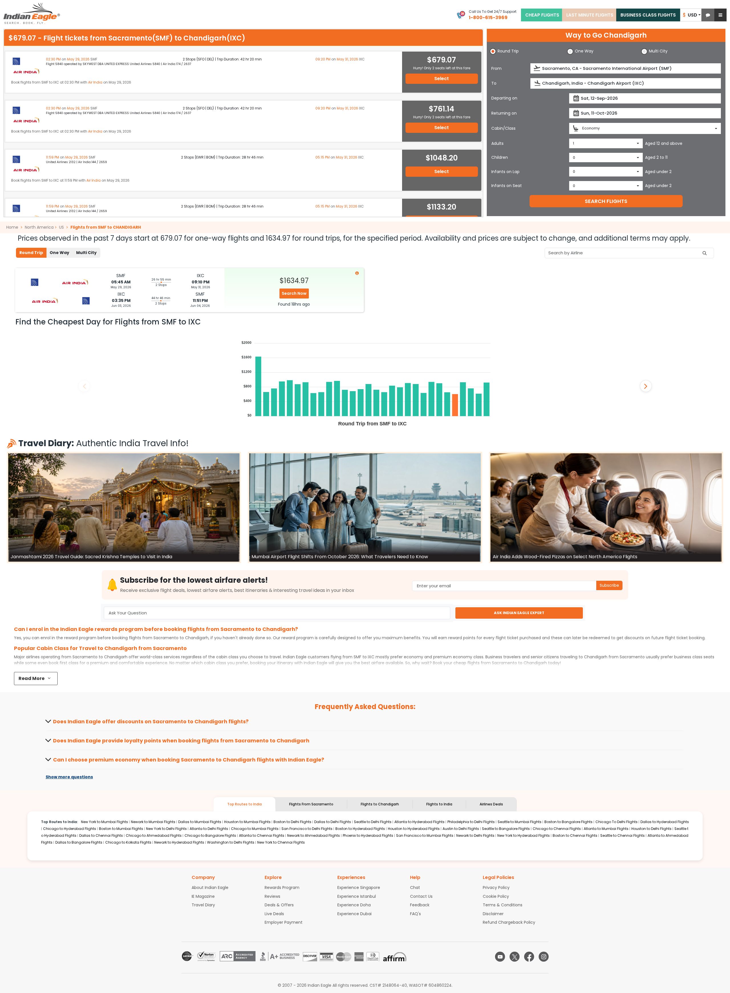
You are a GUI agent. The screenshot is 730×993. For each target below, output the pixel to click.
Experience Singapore (358, 887)
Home (12, 227)
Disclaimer (493, 914)
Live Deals (274, 914)
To (493, 83)
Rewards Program (282, 887)
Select (441, 78)
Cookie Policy (496, 896)
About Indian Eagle (210, 887)
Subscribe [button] (609, 585)
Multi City (86, 252)
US (61, 227)
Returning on (504, 113)
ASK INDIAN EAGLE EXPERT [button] (519, 613)
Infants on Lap (505, 171)
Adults (497, 143)
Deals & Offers (279, 905)
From (496, 68)
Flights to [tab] (380, 804)
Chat (415, 887)
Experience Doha (354, 905)
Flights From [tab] (311, 804)
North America (39, 227)
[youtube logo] (500, 957)
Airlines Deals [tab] (491, 804)
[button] (707, 15)
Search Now (294, 293)
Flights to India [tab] (439, 804)
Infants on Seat (506, 185)
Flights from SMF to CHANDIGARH (105, 227)
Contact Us (421, 896)
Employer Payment (284, 922)
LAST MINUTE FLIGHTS (589, 15)
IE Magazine (203, 896)
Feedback (419, 905)
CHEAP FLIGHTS (542, 15)
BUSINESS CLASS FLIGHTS (648, 15)
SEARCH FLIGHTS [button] (606, 201)
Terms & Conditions (502, 905)
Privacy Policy (496, 887)
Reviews (272, 896)
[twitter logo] (515, 957)
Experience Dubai (354, 914)
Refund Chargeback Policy (509, 922)
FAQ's (415, 914)
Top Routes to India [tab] (244, 804)
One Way (59, 252)
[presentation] (537, 68)
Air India (95, 82)
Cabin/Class (503, 128)
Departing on (504, 98)
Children (499, 157)
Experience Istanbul (356, 896)
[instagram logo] (544, 957)
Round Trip (31, 252)
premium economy (452, 657)
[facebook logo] (529, 957)
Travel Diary (203, 905)
